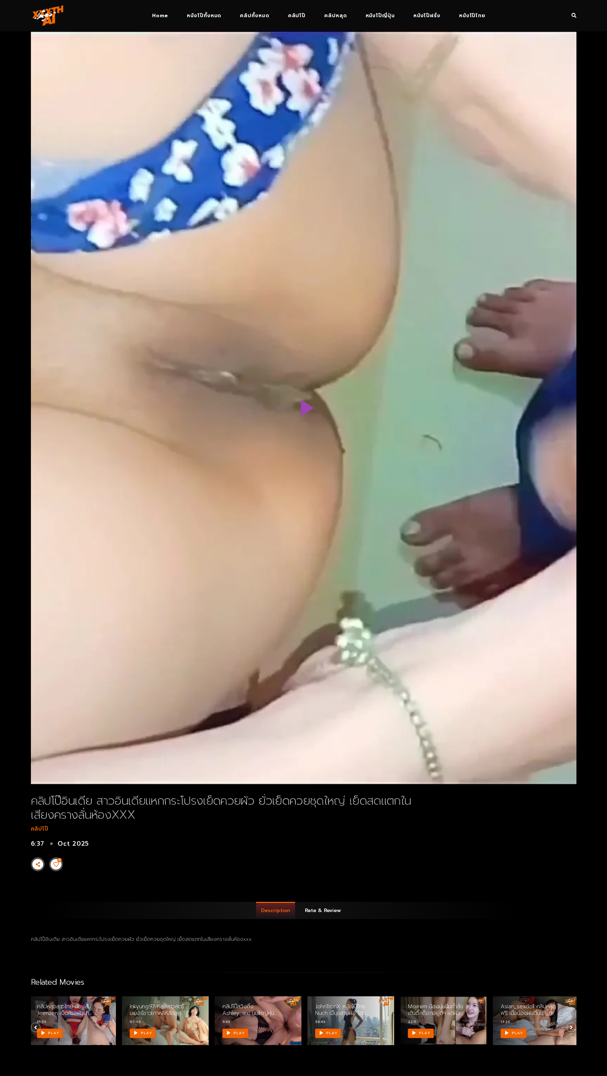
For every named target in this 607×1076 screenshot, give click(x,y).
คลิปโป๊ (297, 15)
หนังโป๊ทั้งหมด (204, 15)
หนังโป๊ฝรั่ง (426, 15)
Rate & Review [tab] (323, 910)
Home (160, 15)
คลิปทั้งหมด (254, 15)
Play (53, 1033)
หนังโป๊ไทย (472, 15)
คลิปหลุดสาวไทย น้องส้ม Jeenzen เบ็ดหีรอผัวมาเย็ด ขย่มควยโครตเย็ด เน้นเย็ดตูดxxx (64, 1016)
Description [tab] (275, 910)
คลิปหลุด (335, 15)
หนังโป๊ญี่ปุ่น (380, 15)
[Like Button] (56, 864)
